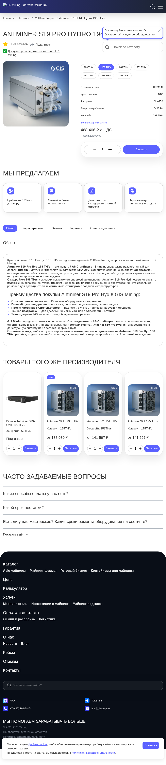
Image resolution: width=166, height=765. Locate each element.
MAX (12, 700)
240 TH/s (123, 67)
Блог (25, 643)
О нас (8, 637)
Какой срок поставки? (23, 507)
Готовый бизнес (74, 570)
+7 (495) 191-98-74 (20, 708)
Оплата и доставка (102, 228)
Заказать (141, 149)
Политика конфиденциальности (24, 736)
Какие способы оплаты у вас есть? (35, 493)
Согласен (151, 745)
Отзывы (57, 228)
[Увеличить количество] (110, 149)
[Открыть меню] (160, 6)
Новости (10, 643)
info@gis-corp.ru (101, 708)
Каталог (10, 564)
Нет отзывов (19, 44)
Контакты (11, 670)
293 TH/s (123, 75)
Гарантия (76, 228)
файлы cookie (38, 744)
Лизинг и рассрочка (19, 619)
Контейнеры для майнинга (112, 570)
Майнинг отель (15, 604)
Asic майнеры (14, 570)
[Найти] (9, 685)
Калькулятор (15, 588)
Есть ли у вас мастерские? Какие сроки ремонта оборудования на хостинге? (75, 521)
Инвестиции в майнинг (50, 604)
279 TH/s (106, 75)
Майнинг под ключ (87, 604)
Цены (8, 579)
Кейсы (9, 652)
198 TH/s (106, 67)
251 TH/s (141, 67)
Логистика (47, 619)
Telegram (97, 700)
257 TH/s (88, 75)
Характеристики (33, 228)
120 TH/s (88, 67)
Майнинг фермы (43, 570)
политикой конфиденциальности (93, 752)
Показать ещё (12, 534)
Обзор (10, 228)
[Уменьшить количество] (94, 149)
